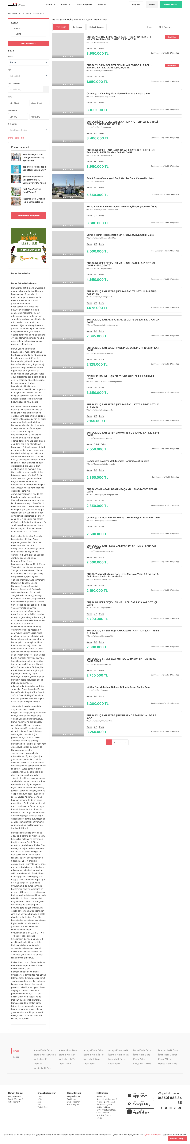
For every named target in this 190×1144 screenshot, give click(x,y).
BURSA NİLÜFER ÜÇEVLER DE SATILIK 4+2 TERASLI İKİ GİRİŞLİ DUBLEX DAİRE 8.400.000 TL (122, 123)
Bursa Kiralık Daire (142, 1050)
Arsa (39, 1102)
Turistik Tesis (43, 1107)
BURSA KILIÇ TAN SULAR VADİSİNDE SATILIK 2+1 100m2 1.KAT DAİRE (123, 349)
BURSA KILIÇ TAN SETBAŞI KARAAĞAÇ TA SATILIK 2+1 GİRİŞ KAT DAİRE (121, 292)
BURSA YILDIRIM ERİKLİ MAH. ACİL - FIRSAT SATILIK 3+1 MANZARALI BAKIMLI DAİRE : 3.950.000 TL (119, 38)
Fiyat (10, 97)
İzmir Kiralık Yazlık (117, 1059)
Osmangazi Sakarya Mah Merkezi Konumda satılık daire (118, 461)
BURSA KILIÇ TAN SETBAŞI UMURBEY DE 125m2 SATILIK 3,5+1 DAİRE (123, 433)
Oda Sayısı (12, 124)
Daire (18, 33)
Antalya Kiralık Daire (93, 1050)
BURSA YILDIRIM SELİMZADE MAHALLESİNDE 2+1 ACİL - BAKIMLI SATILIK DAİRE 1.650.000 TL (119, 66)
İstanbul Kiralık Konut (118, 1054)
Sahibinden (77, 27)
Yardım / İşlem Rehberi (105, 1102)
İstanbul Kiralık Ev (67, 1054)
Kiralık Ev (38, 1063)
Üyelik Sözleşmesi (104, 1104)
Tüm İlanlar (61, 27)
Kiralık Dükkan (165, 1059)
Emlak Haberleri (73, 1102)
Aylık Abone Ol (14, 1102)
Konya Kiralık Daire (142, 1063)
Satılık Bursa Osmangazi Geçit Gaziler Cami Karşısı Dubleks (120, 178)
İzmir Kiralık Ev (41, 1059)
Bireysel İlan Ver (73, 1096)
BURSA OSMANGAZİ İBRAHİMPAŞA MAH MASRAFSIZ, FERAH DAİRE (122, 490)
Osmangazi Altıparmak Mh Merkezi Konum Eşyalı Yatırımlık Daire (123, 517)
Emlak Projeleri (73, 1104)
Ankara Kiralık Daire (67, 1050)
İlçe (9, 70)
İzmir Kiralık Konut (92, 1059)
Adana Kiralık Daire (43, 1050)
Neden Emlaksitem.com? (106, 1099)
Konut (14, 22)
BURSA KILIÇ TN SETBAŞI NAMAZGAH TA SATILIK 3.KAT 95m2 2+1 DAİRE (123, 631)
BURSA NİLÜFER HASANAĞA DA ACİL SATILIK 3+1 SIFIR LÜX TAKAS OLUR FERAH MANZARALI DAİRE (121, 151)
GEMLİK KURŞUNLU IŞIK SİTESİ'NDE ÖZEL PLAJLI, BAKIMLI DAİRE (120, 377)
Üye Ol (152, 4)
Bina (39, 1104)
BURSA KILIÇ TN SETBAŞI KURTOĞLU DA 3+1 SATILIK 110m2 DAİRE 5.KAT (121, 660)
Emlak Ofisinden (96, 27)
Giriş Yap (136, 4)
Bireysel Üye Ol (14, 1096)
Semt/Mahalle (14, 83)
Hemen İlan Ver (170, 4)
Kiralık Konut (89, 1063)
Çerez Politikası (103, 1112)
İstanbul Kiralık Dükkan (45, 1054)
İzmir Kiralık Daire (141, 1054)
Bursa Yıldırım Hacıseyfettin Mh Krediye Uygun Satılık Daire (120, 235)
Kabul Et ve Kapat (177, 1138)
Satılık (17, 28)
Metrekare (12, 110)
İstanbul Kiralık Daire (168, 1050)
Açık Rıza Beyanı (103, 1115)
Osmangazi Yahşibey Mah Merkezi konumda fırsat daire (118, 93)
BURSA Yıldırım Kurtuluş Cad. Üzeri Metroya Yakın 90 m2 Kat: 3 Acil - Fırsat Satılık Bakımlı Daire (123, 575)
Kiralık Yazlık (114, 1063)
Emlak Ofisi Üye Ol (15, 1099)
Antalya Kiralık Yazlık (118, 1050)
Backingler (71, 1099)
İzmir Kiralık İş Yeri (67, 1059)
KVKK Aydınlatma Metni (106, 1110)
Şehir (10, 56)
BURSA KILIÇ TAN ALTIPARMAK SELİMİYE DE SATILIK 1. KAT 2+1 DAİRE (123, 320)
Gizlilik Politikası (103, 1107)
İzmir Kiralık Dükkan (167, 1054)
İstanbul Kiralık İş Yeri (93, 1054)
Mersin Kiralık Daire (43, 1068)
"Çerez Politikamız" (153, 1134)
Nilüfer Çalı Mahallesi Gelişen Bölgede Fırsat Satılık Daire (118, 687)
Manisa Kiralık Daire (167, 1063)
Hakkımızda (101, 1096)
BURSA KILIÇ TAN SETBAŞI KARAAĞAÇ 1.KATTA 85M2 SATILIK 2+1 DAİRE (123, 405)
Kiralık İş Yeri (64, 1063)
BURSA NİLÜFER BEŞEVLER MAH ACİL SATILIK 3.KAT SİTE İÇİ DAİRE (122, 603)
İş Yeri (40, 1099)
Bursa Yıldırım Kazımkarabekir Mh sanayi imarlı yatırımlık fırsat (122, 206)
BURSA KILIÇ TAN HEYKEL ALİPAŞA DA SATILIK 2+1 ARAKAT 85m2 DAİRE (121, 547)
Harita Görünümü (28, 43)
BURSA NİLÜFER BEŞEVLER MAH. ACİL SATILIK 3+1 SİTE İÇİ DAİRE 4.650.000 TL (121, 264)
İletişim (99, 1118)
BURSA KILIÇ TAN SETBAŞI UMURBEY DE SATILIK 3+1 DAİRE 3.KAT (121, 716)
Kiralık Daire (139, 1059)
